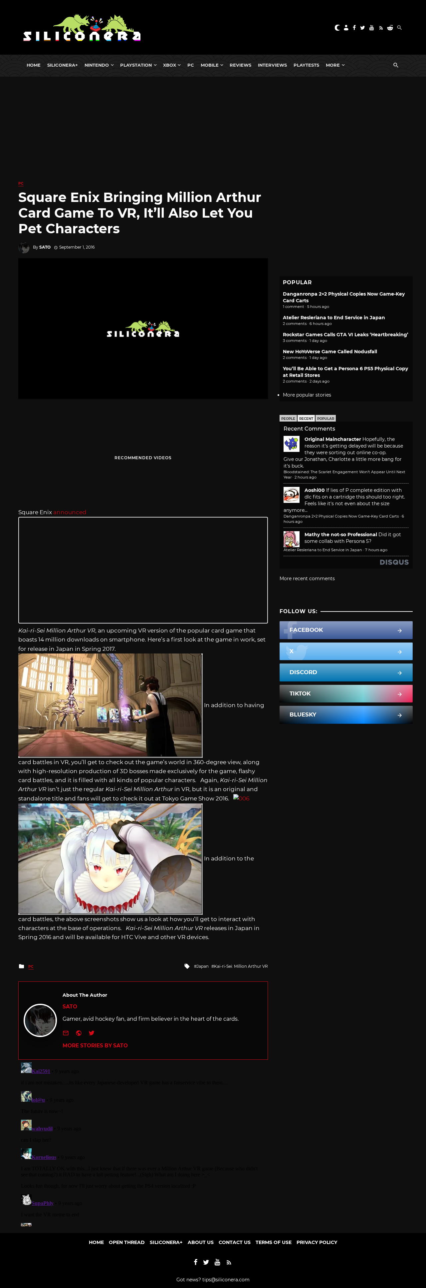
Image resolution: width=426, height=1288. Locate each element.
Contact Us (235, 1242)
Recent (306, 419)
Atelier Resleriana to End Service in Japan (334, 318)
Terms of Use (274, 1242)
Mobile (210, 65)
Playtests (306, 65)
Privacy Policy (317, 1242)
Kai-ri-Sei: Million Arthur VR (241, 966)
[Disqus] (143, 1143)
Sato (45, 247)
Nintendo (97, 65)
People (288, 419)
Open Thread (127, 1242)
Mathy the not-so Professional (341, 535)
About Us (201, 1242)
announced (70, 512)
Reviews (240, 65)
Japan (203, 966)
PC (190, 65)
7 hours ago (376, 550)
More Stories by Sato (95, 1045)
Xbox (169, 65)
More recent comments (307, 579)
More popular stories (307, 395)
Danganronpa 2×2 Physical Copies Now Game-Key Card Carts (341, 516)
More (333, 65)
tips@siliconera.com (226, 1280)
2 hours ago (306, 477)
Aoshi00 (315, 490)
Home (34, 65)
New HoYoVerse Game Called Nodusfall (330, 352)
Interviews (272, 65)
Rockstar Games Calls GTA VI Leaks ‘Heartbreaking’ (345, 335)
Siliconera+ (62, 65)
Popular (325, 419)
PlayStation (136, 65)
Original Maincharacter (333, 439)
